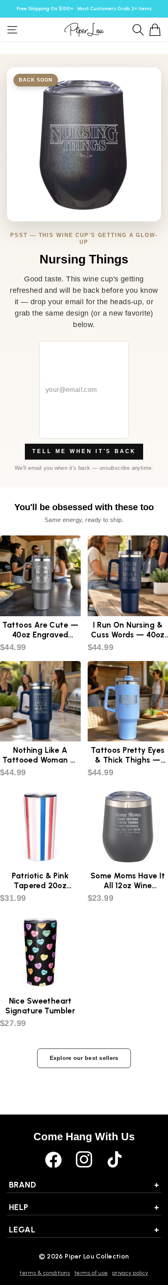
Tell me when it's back (84, 451)
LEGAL (84, 1229)
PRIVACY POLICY (130, 1273)
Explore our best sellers (84, 1058)
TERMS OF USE (91, 1273)
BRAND (84, 1185)
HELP (84, 1207)
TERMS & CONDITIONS (45, 1273)
